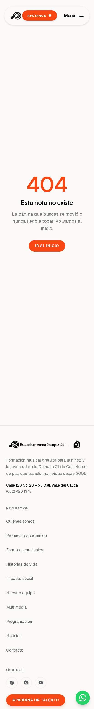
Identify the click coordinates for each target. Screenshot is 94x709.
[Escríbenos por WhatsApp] (83, 698)
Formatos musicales (24, 549)
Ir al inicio (47, 245)
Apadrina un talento (35, 700)
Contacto (14, 650)
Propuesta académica (26, 535)
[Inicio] (15, 15)
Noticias (13, 635)
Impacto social (19, 578)
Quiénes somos (20, 521)
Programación (19, 621)
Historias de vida (21, 564)
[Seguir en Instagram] (26, 683)
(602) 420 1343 (18, 491)
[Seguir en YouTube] (40, 683)
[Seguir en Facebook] (12, 683)
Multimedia (16, 607)
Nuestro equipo (20, 592)
